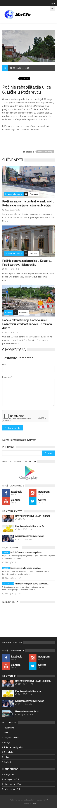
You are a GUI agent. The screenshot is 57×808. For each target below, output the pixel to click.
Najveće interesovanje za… (27, 711)
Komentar (7, 376)
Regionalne (9, 727)
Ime (4, 364)
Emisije (7, 742)
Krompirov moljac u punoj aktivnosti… (26, 583)
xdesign (33, 803)
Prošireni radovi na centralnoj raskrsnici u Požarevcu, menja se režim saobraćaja (28, 203)
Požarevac (34, 193)
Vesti (6, 732)
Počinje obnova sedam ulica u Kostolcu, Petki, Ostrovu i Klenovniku (27, 262)
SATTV (45, 799)
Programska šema (12, 737)
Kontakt (7, 761)
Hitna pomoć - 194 (12, 784)
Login (52, 3)
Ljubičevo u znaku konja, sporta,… (22, 568)
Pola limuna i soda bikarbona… (29, 691)
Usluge (7, 757)
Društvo (8, 312)
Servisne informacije (45, 152)
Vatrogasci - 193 (11, 779)
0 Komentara (14, 349)
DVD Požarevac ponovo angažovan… (23, 552)
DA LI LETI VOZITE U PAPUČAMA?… (30, 536)
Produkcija (8, 752)
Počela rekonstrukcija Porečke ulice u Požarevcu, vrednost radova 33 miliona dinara (27, 324)
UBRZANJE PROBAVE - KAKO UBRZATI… (33, 516)
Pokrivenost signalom (14, 747)
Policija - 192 (10, 774)
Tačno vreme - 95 (12, 789)
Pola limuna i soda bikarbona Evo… (31, 526)
